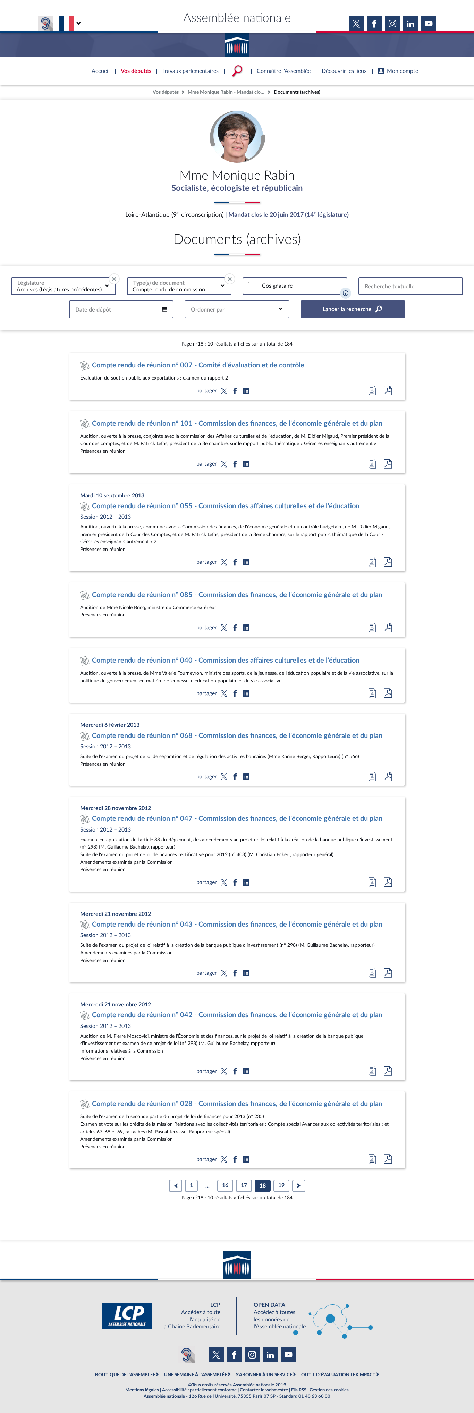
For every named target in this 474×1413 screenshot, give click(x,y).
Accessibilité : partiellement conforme (199, 1390)
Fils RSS (298, 1390)
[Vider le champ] (114, 278)
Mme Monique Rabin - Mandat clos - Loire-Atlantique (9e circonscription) (227, 92)
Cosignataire (277, 286)
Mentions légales (142, 1390)
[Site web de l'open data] (307, 1316)
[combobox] (63, 286)
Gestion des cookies (329, 1390)
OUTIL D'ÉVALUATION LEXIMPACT (338, 1375)
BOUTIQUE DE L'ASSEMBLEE (125, 1375)
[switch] (252, 286)
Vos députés (166, 92)
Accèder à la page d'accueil (237, 42)
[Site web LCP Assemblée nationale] (166, 1316)
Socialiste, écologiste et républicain (237, 188)
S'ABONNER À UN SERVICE (264, 1375)
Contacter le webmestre (264, 1390)
